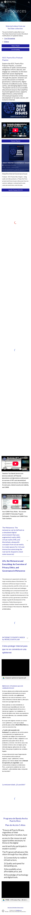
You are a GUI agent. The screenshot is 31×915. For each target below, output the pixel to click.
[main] (15, 11)
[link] (15, 669)
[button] (2, 2)
